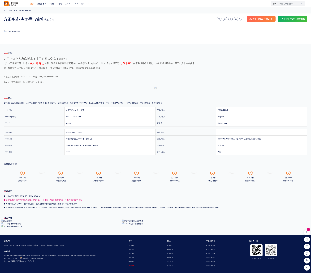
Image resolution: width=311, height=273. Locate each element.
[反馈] (241, 19)
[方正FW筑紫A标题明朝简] (132, 223)
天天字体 (42, 245)
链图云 (12, 245)
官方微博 (170, 261)
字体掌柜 (50, 245)
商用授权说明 (210, 257)
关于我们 (131, 245)
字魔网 (29, 245)
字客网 (18, 245)
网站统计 (31, 261)
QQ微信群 (132, 261)
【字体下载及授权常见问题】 (17, 196)
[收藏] (225, 19)
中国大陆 (69, 139)
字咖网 (62, 245)
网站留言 (170, 249)
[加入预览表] (230, 19)
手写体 (81, 139)
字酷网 (56, 245)
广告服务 (170, 253)
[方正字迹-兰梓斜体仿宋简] (11, 226)
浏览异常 (131, 265)
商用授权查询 (210, 265)
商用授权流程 (210, 261)
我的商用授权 (210, 253)
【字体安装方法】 (35, 196)
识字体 (35, 245)
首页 (5, 10)
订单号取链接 (210, 245)
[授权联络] (219, 19)
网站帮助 (131, 257)
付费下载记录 (210, 249)
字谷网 (24, 245)
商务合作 (170, 257)
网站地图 (131, 249)
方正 (76, 139)
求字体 (6, 245)
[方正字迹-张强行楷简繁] (11, 223)
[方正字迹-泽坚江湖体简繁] (132, 220)
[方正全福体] (6, 220)
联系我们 (170, 245)
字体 (10, 10)
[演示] (236, 19)
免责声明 (131, 253)
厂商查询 (170, 265)
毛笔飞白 (89, 139)
